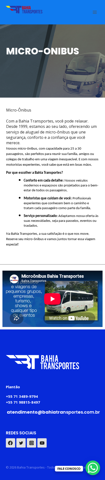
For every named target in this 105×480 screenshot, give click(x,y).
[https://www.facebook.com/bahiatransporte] (10, 443)
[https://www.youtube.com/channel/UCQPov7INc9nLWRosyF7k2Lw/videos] (42, 443)
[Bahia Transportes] (24, 9)
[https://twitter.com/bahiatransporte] (21, 443)
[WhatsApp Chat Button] (92, 467)
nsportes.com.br (53, 412)
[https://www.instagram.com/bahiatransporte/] (31, 443)
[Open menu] (94, 12)
